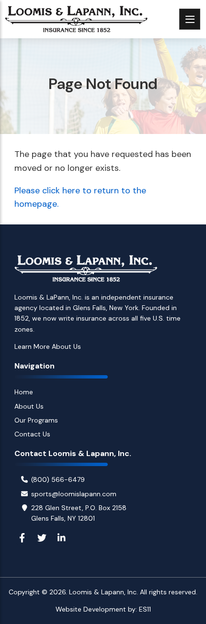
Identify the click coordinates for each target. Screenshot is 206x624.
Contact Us (32, 434)
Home (23, 392)
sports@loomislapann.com (73, 494)
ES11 (145, 609)
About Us (29, 406)
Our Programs (36, 420)
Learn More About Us (47, 346)
